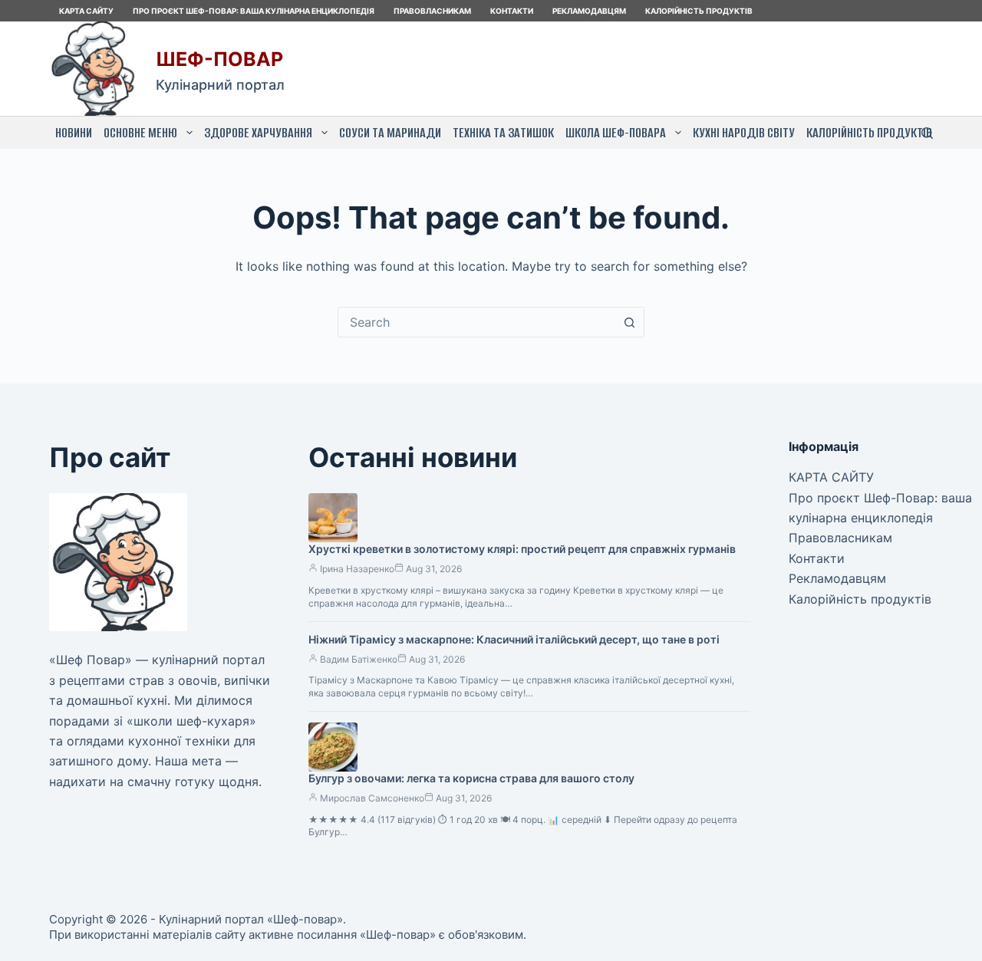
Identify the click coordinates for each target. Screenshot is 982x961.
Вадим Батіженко (358, 659)
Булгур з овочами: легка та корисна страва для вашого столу (471, 778)
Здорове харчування (258, 132)
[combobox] (476, 322)
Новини (73, 132)
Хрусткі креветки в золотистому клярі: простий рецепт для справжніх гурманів (522, 548)
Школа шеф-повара (615, 132)
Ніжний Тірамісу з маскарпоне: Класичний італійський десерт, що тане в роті (514, 639)
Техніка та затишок (503, 132)
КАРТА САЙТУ (86, 10)
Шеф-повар (219, 59)
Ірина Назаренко (357, 568)
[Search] (927, 133)
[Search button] (629, 322)
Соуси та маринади (390, 132)
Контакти (511, 10)
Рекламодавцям (589, 10)
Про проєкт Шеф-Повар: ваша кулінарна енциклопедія (253, 10)
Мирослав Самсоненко (372, 798)
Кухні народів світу (744, 132)
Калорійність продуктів (699, 10)
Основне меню (140, 132)
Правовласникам (432, 10)
